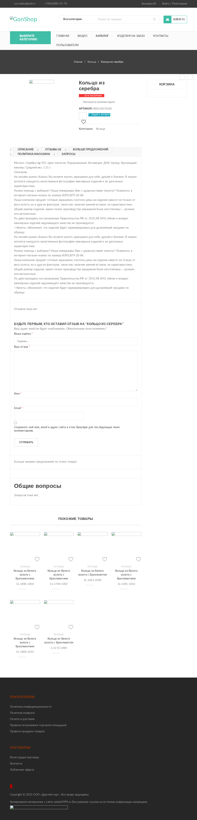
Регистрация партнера (24, 757)
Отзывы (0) (53, 149)
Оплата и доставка (22, 719)
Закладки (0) (148, 4)
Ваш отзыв (22, 347)
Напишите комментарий (99, 102)
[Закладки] (83, 116)
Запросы (68, 154)
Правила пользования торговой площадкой (38, 725)
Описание (26, 149)
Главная (78, 62)
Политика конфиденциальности (30, 707)
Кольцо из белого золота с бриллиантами (25, 575)
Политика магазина (34, 154)
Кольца (92, 62)
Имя (18, 393)
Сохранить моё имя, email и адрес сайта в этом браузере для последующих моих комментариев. (67, 429)
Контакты (16, 763)
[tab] (24, 149)
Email (18, 408)
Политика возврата (22, 713)
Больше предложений (91, 149)
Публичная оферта (22, 770)
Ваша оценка (23, 334)
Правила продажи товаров (27, 731)
